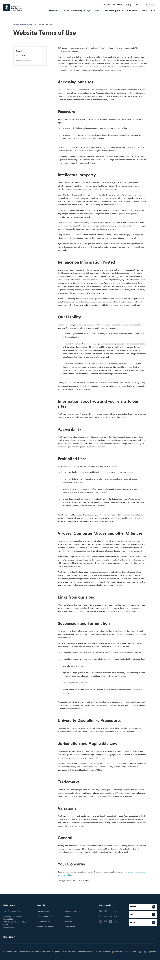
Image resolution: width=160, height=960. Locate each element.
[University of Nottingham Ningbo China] (12, 7)
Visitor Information (70, 927)
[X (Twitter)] (115, 921)
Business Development (45, 927)
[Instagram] (100, 921)
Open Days (68, 921)
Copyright (19, 51)
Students (106, 5)
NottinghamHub (43, 911)
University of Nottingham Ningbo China (25, 24)
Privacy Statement (23, 56)
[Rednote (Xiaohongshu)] (115, 911)
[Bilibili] (105, 916)
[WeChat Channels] (105, 911)
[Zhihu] (110, 916)
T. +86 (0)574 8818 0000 (12, 911)
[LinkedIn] (110, 921)
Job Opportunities (43, 921)
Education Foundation (72, 911)
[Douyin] (110, 911)
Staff (113, 5)
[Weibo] (100, 916)
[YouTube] (115, 916)
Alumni (119, 5)
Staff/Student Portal (44, 916)
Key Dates (67, 916)
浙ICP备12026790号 (103, 951)
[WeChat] (100, 911)
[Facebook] (105, 921)
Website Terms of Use (24, 61)
